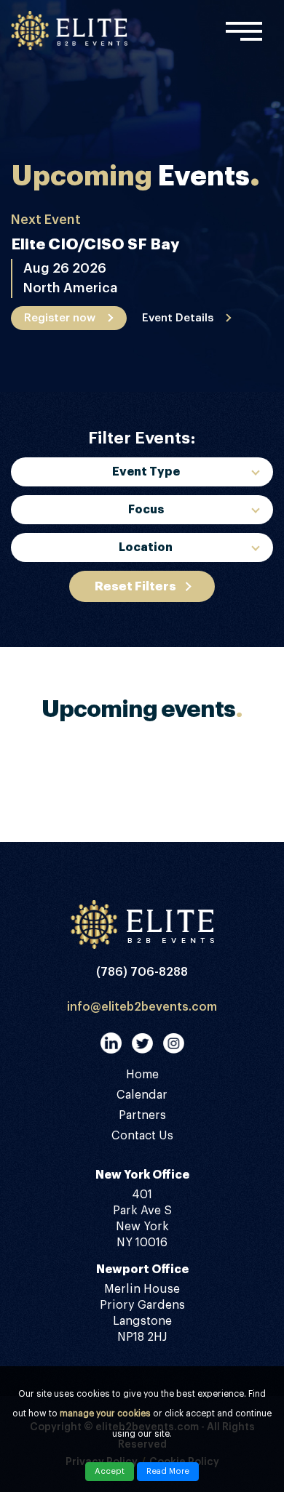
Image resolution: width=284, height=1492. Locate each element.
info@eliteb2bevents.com (142, 1007)
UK (146, 664)
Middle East (146, 608)
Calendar (142, 1095)
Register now (59, 318)
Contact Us (142, 1136)
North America (145, 636)
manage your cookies (105, 1413)
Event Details (177, 318)
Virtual (146, 693)
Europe (146, 579)
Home (142, 1074)
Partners (142, 1115)
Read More (167, 1471)
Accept (110, 1471)
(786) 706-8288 (142, 972)
